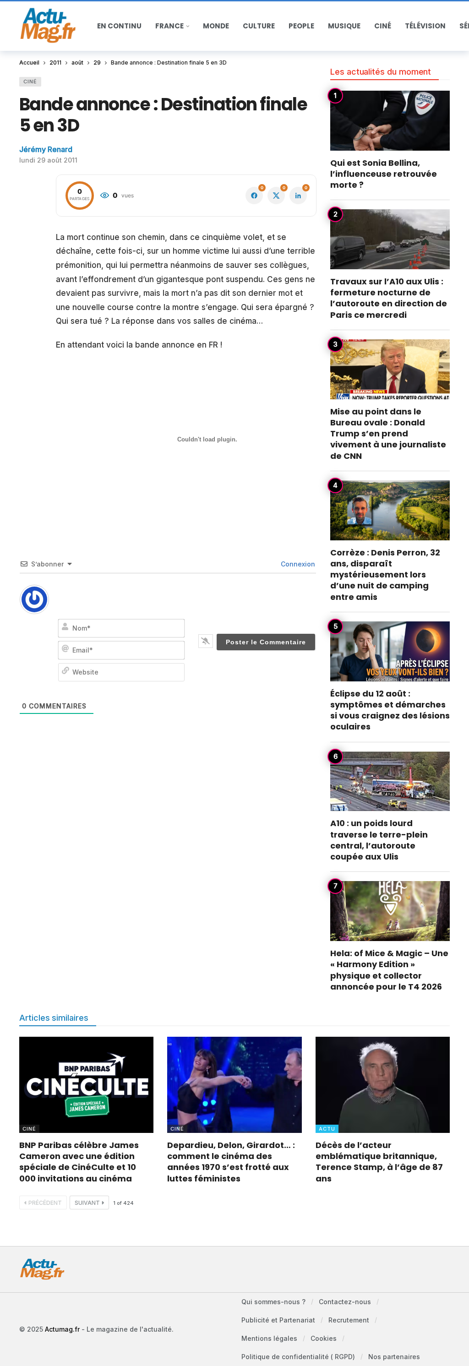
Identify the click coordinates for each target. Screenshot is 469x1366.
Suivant (87, 1202)
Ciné (30, 81)
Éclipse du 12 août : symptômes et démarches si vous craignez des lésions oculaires (390, 710)
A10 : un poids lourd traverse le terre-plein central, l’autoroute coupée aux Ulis (379, 839)
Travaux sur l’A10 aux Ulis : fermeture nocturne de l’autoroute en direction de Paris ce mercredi (388, 298)
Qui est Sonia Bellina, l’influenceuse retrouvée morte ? (383, 174)
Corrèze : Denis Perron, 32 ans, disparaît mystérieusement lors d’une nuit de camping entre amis (385, 575)
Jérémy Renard (45, 149)
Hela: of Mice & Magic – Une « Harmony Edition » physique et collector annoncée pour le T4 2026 (389, 969)
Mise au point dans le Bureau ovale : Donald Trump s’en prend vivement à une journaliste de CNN (388, 434)
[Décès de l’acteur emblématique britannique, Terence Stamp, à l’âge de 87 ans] (383, 1085)
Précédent (45, 1202)
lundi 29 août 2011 (48, 160)
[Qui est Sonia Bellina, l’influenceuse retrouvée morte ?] (390, 121)
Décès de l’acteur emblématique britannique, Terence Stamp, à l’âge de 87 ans (379, 1161)
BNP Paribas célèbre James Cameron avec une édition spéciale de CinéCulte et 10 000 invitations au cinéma (79, 1161)
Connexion (297, 564)
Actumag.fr (62, 1329)
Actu (327, 1129)
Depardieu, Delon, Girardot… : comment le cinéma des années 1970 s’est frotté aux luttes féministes (231, 1161)
